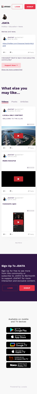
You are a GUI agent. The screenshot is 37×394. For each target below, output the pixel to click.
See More (18, 243)
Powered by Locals (18, 387)
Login (17, 7)
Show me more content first (12, 69)
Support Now (10, 65)
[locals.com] (6, 7)
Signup (30, 7)
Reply (32, 52)
